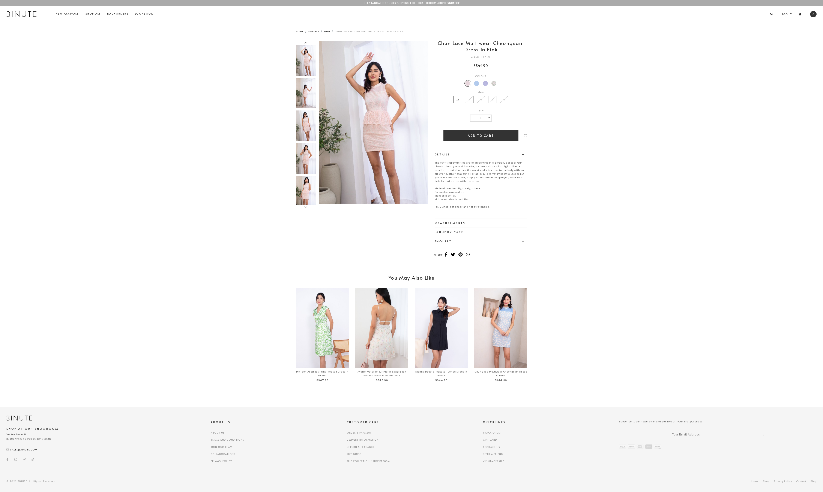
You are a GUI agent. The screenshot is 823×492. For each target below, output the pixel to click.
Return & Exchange (361, 447)
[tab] (481, 154)
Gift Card (490, 439)
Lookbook (144, 13)
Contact (801, 481)
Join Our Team (221, 447)
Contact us (491, 447)
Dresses (313, 31)
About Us (218, 432)
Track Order (492, 432)
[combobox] (786, 14)
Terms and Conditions (227, 439)
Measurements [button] (450, 223)
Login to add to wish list (525, 135)
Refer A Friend (493, 454)
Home (299, 31)
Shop (766, 481)
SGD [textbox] (785, 14)
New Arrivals (67, 13)
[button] (306, 43)
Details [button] (442, 154)
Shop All (93, 13)
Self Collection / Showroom (368, 461)
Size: (481, 91)
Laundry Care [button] (449, 232)
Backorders (118, 13)
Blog (814, 481)
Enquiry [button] (443, 241)
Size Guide (354, 454)
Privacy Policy (221, 461)
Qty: (481, 110)
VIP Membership (493, 461)
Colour (481, 76)
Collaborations (223, 454)
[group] (306, 60)
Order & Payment (359, 432)
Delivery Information (363, 439)
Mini (327, 31)
